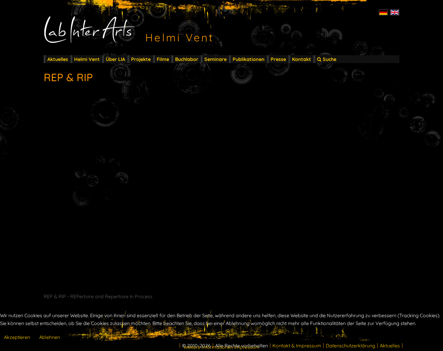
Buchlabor (186, 59)
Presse (278, 59)
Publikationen (249, 59)
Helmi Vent (87, 59)
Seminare (215, 59)
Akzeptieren (17, 337)
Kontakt (301, 59)
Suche (329, 59)
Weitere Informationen (208, 347)
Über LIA (115, 59)
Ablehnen (49, 337)
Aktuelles (57, 59)
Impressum (246, 347)
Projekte (141, 59)
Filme (163, 59)
